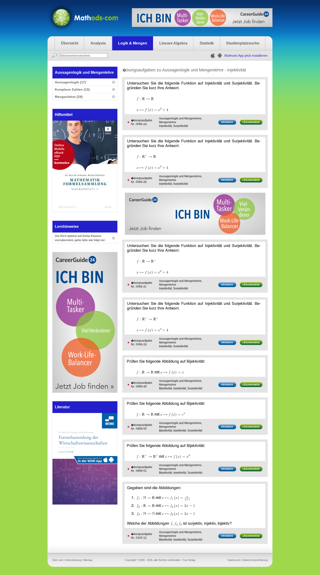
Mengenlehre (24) (69, 97)
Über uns (57, 560)
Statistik (207, 43)
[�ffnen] (84, 503)
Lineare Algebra (173, 43)
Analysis (98, 43)
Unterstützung (73, 560)
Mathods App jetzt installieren (246, 55)
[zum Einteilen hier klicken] (128, 122)
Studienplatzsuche (242, 43)
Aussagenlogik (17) (70, 82)
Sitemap (87, 560)
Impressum (233, 560)
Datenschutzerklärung (255, 560)
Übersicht (69, 43)
